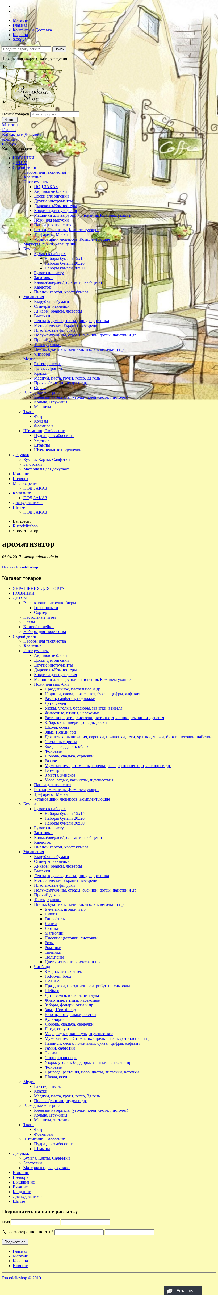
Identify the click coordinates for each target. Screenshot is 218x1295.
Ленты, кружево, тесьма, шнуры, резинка (71, 320)
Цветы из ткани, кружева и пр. (73, 962)
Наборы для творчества (44, 172)
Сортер (40, 612)
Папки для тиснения (52, 225)
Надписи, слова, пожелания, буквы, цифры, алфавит (92, 694)
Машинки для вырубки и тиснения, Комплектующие (82, 215)
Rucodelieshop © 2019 (21, 1278)
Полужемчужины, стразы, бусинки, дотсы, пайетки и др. (85, 335)
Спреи (40, 387)
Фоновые (53, 751)
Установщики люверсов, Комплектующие (72, 239)
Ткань (28, 411)
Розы (49, 942)
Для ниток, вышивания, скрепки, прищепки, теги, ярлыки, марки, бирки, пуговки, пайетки (128, 737)
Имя (6, 1222)
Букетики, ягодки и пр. (66, 909)
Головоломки (46, 607)
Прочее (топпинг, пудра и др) (60, 383)
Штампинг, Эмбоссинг (44, 430)
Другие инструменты (53, 201)
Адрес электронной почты (27, 1232)
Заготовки (43, 277)
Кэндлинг (22, 493)
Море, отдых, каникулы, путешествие (79, 1033)
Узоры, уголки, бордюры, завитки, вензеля (83, 708)
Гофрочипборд (58, 976)
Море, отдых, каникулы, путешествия (79, 780)
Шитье (19, 507)
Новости (20, 1265)
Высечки (42, 316)
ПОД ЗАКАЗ (46, 186)
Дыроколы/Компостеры (55, 205)
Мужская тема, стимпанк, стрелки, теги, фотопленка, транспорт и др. (108, 765)
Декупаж (21, 454)
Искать (9, 120)
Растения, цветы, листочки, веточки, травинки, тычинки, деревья (104, 717)
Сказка (51, 1053)
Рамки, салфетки (60, 1048)
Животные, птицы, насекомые (72, 713)
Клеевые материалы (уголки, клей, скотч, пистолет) (81, 397)
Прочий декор (47, 340)
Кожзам (41, 421)
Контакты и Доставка (32, 30)
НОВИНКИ (24, 158)
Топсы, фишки (47, 344)
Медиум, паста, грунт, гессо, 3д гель (67, 378)
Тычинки (53, 952)
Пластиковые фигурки (54, 330)
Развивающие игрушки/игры (49, 603)
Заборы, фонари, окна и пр (69, 1005)
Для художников (28, 502)
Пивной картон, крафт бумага (61, 292)
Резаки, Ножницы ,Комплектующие (66, 229)
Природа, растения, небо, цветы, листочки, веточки (92, 1072)
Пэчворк (20, 478)
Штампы (42, 445)
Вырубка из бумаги (51, 301)
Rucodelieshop (25, 526)
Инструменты (36, 182)
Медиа (29, 359)
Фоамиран (43, 426)
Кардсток (42, 287)
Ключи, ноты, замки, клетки (70, 1014)
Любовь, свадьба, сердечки (69, 756)
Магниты (42, 407)
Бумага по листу (49, 272)
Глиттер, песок (47, 363)
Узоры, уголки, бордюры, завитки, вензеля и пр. (88, 1062)
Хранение (32, 177)
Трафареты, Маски (51, 234)
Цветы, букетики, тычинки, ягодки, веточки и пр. (79, 349)
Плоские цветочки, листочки (71, 938)
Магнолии (54, 933)
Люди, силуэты (58, 1029)
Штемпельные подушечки (58, 450)
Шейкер (52, 990)
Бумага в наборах (50, 253)
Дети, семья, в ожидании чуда (72, 995)
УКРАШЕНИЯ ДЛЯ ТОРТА (39, 588)
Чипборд (42, 354)
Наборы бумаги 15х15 (65, 258)
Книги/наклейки (38, 626)
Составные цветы (61, 741)
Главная (20, 25)
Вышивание (24, 1182)
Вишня (51, 914)
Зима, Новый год (60, 732)
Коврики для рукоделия (55, 210)
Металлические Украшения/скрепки (67, 325)
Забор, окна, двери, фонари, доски (76, 722)
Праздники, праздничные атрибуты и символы (87, 986)
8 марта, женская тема (65, 971)
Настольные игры (39, 617)
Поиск (59, 49)
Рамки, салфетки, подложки (70, 698)
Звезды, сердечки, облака (67, 746)
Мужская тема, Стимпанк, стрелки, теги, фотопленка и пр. (98, 1038)
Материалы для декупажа (46, 469)
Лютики (52, 928)
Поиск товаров (15, 114)
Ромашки (53, 947)
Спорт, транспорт (61, 1057)
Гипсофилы (55, 919)
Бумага (29, 249)
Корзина (20, 34)
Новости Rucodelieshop (20, 567)
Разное (51, 761)
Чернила (41, 440)
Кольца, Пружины (50, 402)
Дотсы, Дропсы (48, 368)
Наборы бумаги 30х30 (65, 268)
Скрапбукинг (25, 167)
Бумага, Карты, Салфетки (46, 459)
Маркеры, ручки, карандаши (49, 244)
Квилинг (21, 474)
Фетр (38, 416)
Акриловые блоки (50, 191)
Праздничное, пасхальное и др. (73, 689)
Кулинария (54, 1019)
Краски (40, 373)
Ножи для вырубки (51, 220)
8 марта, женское (60, 775)
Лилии (51, 923)
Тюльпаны (54, 957)
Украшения (33, 296)
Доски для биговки (51, 196)
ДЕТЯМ (20, 162)
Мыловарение (25, 483)
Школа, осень (57, 727)
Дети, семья (55, 703)
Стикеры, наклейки (52, 306)
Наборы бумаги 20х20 (65, 263)
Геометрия (54, 770)
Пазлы (29, 622)
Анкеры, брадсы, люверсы (58, 311)
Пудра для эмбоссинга (54, 435)
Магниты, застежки (52, 1120)
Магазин (20, 20)
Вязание (20, 1187)
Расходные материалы (43, 392)
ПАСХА (52, 981)
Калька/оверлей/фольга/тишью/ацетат (68, 282)
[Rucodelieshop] (32, 109)
